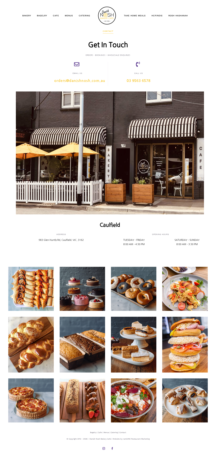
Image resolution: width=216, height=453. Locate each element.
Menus (106, 432)
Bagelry (93, 432)
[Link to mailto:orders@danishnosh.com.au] (76, 64)
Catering (114, 432)
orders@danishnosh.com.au (79, 81)
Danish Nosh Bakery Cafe (100, 439)
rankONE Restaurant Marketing (136, 439)
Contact (122, 432)
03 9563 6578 (138, 81)
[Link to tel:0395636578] (138, 64)
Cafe (100, 432)
